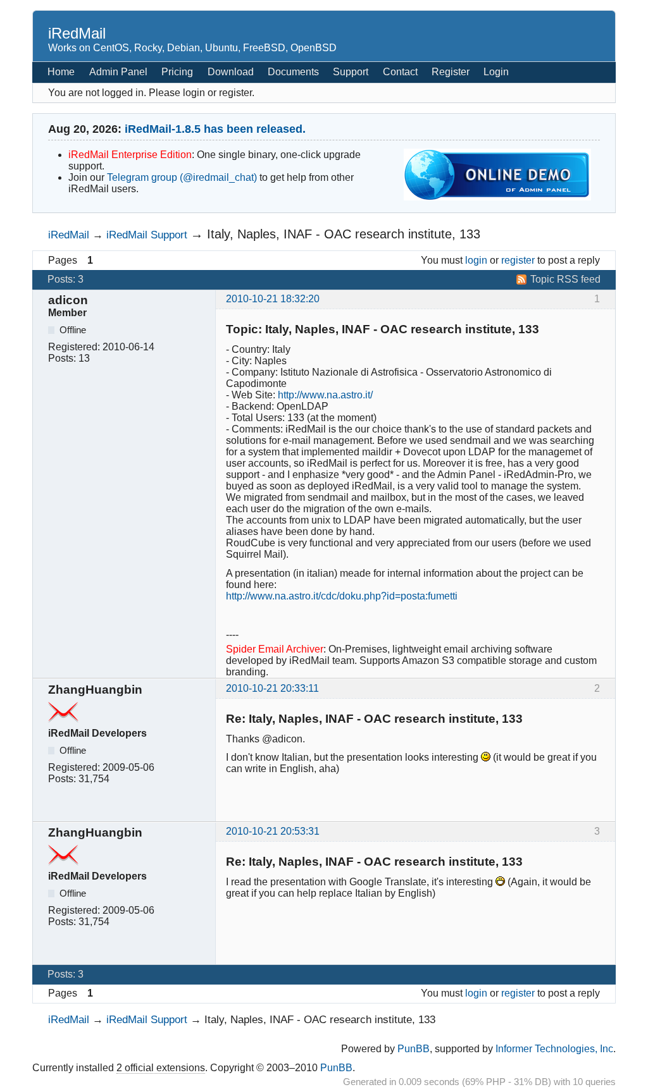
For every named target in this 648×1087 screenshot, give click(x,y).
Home (61, 71)
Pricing (177, 71)
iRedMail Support (146, 234)
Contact (400, 71)
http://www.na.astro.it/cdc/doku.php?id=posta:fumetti (342, 596)
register (518, 260)
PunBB (413, 1048)
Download (231, 71)
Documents (293, 71)
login (476, 260)
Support (350, 71)
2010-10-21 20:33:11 (272, 688)
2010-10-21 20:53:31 (273, 831)
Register (451, 71)
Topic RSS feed (565, 279)
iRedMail (77, 33)
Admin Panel (118, 71)
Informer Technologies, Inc (554, 1048)
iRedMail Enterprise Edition (130, 154)
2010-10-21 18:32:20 (273, 298)
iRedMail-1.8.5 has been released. (215, 129)
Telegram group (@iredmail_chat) (182, 177)
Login (496, 71)
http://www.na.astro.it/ (325, 395)
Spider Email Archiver (274, 649)
